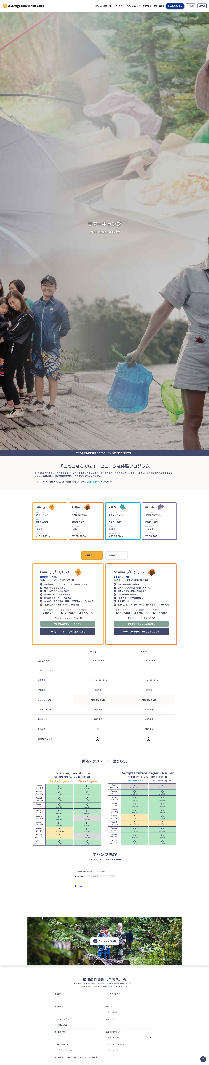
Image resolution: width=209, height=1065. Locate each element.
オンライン (111, 986)
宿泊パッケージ (94, 481)
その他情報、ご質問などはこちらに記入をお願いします (76, 1057)
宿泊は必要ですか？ (113, 1032)
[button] (103, 5)
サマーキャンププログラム (65, 1019)
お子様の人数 (60, 1032)
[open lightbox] (104, 808)
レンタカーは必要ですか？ (116, 1044)
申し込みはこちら (175, 6)
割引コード (110, 1006)
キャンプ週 (110, 1019)
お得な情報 (147, 6)
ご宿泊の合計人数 (61, 1044)
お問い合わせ (159, 6)
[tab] (92, 555)
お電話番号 (59, 1006)
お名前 (58, 994)
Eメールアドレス (113, 994)
